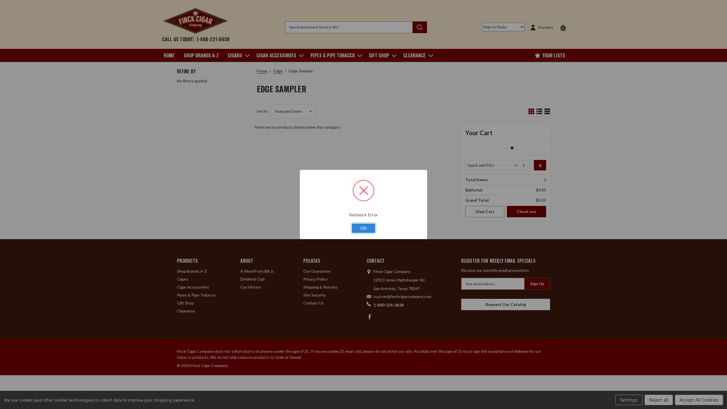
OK (363, 228)
